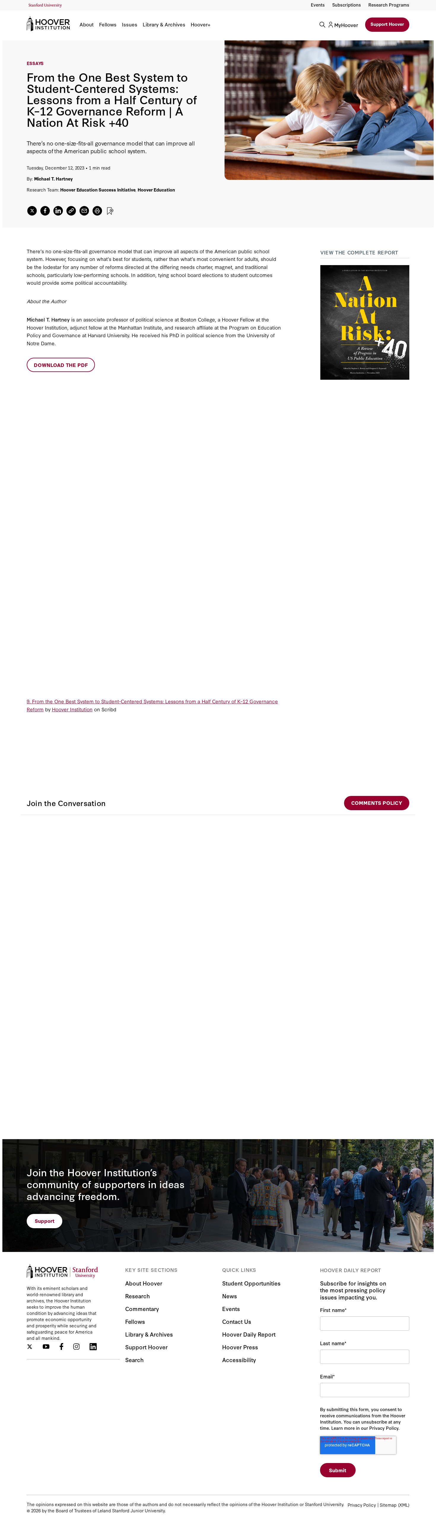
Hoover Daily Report (249, 1334)
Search (134, 1360)
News (229, 1296)
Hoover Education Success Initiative (97, 189)
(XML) (403, 1505)
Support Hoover (387, 24)
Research (137, 1296)
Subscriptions (346, 4)
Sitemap (388, 1505)
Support (45, 1220)
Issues (129, 24)
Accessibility (239, 1360)
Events (318, 4)
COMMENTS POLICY (376, 802)
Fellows (108, 24)
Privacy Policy (362, 1505)
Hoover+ (200, 24)
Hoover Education (156, 189)
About (86, 24)
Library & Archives (164, 24)
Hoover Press (240, 1347)
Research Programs (388, 4)
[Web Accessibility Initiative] (45, 5)
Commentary (142, 1308)
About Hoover (143, 1283)
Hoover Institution (72, 709)
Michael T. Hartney (53, 178)
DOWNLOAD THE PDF (61, 364)
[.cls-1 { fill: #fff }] (71, 211)
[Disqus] (218, 889)
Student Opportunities (251, 1283)
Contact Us (236, 1321)
